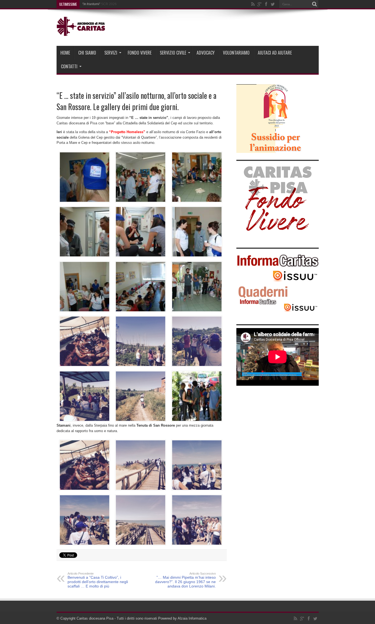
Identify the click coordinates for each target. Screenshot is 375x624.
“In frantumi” (91, 4)
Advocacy (206, 52)
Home (65, 52)
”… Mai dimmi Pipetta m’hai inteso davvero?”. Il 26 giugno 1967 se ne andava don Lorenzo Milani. (185, 580)
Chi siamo (87, 52)
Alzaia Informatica (192, 618)
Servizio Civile (173, 52)
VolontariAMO (236, 52)
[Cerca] (314, 4)
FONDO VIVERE (140, 52)
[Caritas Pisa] (82, 32)
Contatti (69, 66)
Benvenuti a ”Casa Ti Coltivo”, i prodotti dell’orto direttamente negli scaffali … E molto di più (98, 580)
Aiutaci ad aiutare (275, 52)
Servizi (110, 52)
